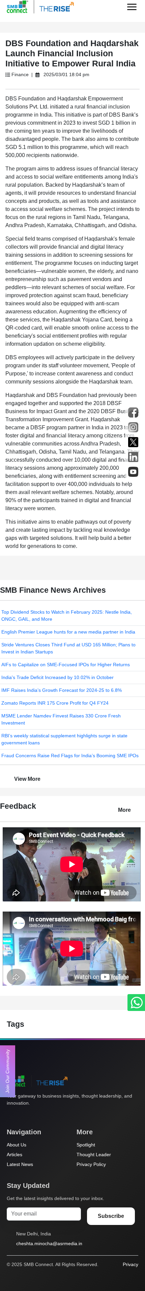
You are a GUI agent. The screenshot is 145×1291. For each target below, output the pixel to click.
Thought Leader (94, 1154)
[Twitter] (10, 1115)
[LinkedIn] (49, 1115)
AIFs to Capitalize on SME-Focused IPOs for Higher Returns (65, 664)
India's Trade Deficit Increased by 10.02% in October (57, 677)
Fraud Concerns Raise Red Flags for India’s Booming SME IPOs (70, 755)
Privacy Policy (91, 1164)
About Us (16, 1144)
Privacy (130, 1264)
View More (27, 779)
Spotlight (86, 1144)
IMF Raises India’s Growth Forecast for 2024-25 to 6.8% (61, 690)
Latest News (20, 1164)
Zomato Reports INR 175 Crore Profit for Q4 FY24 (55, 703)
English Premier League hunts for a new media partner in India (68, 632)
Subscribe (111, 1216)
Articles (14, 1154)
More (124, 810)
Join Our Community (7, 1071)
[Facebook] (23, 1115)
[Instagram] (36, 1115)
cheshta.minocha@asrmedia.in (49, 1243)
